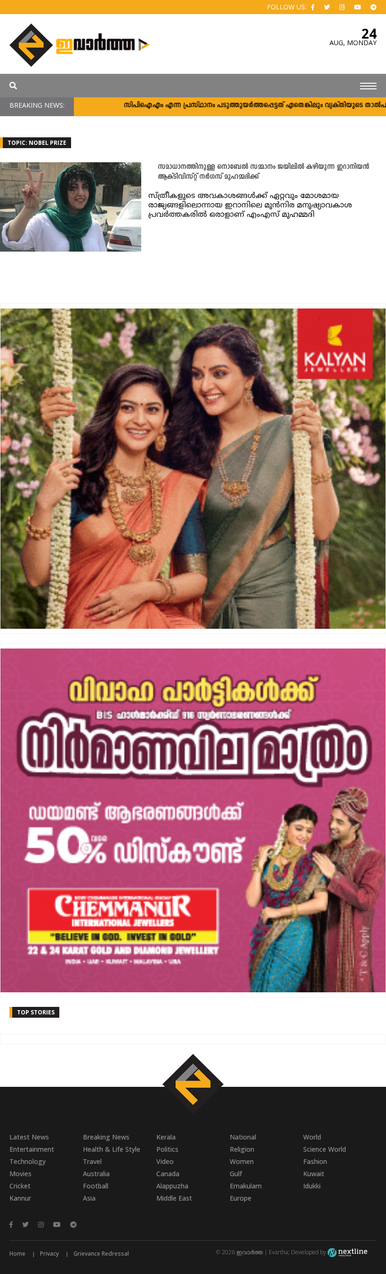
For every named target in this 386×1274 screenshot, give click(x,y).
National (243, 1136)
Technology (27, 1161)
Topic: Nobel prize (37, 143)
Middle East (174, 1198)
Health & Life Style (111, 1149)
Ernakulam (246, 1185)
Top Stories (36, 1012)
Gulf (236, 1173)
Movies (20, 1173)
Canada (167, 1173)
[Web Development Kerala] (347, 1252)
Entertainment (31, 1149)
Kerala (166, 1136)
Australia (96, 1173)
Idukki (312, 1185)
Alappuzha (172, 1185)
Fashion (315, 1161)
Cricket (20, 1185)
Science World (324, 1149)
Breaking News (106, 1136)
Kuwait (313, 1173)
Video (165, 1161)
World (312, 1136)
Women (242, 1161)
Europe (240, 1198)
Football (95, 1185)
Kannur (20, 1198)
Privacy (49, 1254)
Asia (89, 1198)
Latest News (29, 1136)
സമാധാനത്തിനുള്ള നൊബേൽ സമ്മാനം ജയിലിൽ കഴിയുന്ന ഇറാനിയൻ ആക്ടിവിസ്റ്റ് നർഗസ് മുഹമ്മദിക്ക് (263, 172)
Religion (242, 1149)
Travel (92, 1161)
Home (17, 1254)
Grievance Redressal (101, 1254)
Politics (167, 1149)
